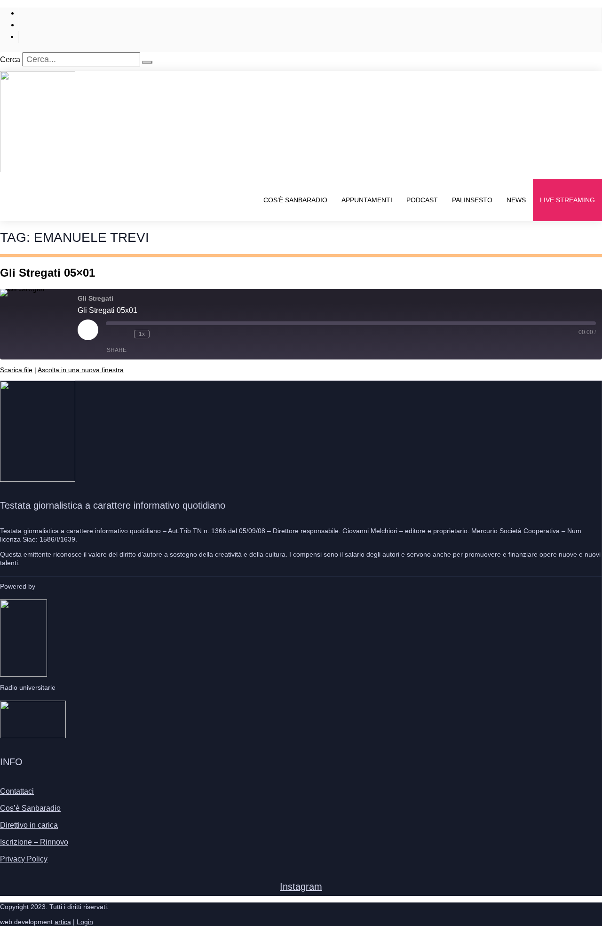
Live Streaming (567, 200)
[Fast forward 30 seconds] (159, 334)
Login (85, 922)
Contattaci (17, 791)
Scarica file (16, 370)
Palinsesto (472, 200)
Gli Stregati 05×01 (47, 272)
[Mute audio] (110, 334)
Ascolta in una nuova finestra (81, 370)
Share (117, 350)
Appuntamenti (366, 200)
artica (63, 922)
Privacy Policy (24, 859)
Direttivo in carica (29, 825)
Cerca (10, 60)
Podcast (422, 200)
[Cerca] (147, 62)
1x (142, 334)
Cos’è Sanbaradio (295, 200)
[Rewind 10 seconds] (124, 334)
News (516, 200)
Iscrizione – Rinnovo (34, 842)
